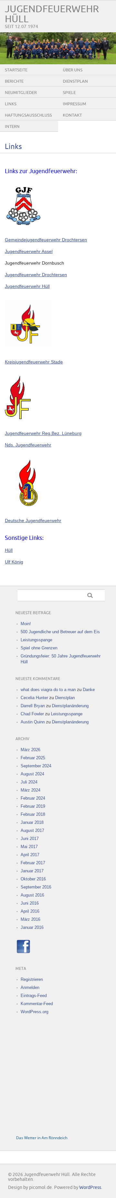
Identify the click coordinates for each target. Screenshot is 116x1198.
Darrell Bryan (33, 705)
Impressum (74, 104)
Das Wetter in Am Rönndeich (41, 1137)
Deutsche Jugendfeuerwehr (33, 520)
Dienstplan (75, 81)
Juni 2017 (30, 838)
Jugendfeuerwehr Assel (29, 251)
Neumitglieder (21, 92)
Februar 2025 (33, 757)
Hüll (9, 550)
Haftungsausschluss (28, 115)
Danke (89, 689)
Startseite (16, 70)
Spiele (69, 92)
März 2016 (30, 919)
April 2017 (30, 854)
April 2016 (30, 911)
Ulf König (14, 561)
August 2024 (32, 774)
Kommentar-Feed (37, 1003)
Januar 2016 (32, 927)
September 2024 (36, 765)
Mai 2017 (29, 846)
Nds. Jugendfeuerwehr (28, 444)
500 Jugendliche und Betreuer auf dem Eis (60, 631)
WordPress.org (34, 1011)
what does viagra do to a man (48, 689)
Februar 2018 (33, 814)
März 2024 (30, 790)
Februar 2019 (33, 806)
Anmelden (30, 987)
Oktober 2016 (33, 879)
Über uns (72, 70)
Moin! (26, 623)
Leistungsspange (36, 639)
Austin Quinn (33, 722)
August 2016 (32, 895)
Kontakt (72, 115)
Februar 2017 (33, 862)
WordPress (90, 1187)
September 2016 (36, 887)
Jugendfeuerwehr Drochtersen (36, 274)
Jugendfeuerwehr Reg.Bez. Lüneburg (43, 433)
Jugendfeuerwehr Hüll (27, 286)
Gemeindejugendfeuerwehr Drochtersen (46, 239)
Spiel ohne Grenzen (39, 648)
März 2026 (30, 749)
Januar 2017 (32, 870)
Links (10, 104)
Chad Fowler (32, 713)
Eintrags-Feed (34, 995)
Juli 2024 (29, 782)
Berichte (14, 81)
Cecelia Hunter (34, 697)
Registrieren (32, 979)
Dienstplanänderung (70, 705)
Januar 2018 (32, 822)
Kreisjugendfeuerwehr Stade (34, 361)
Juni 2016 (30, 903)
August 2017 (32, 830)
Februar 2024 (33, 798)
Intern (12, 126)
